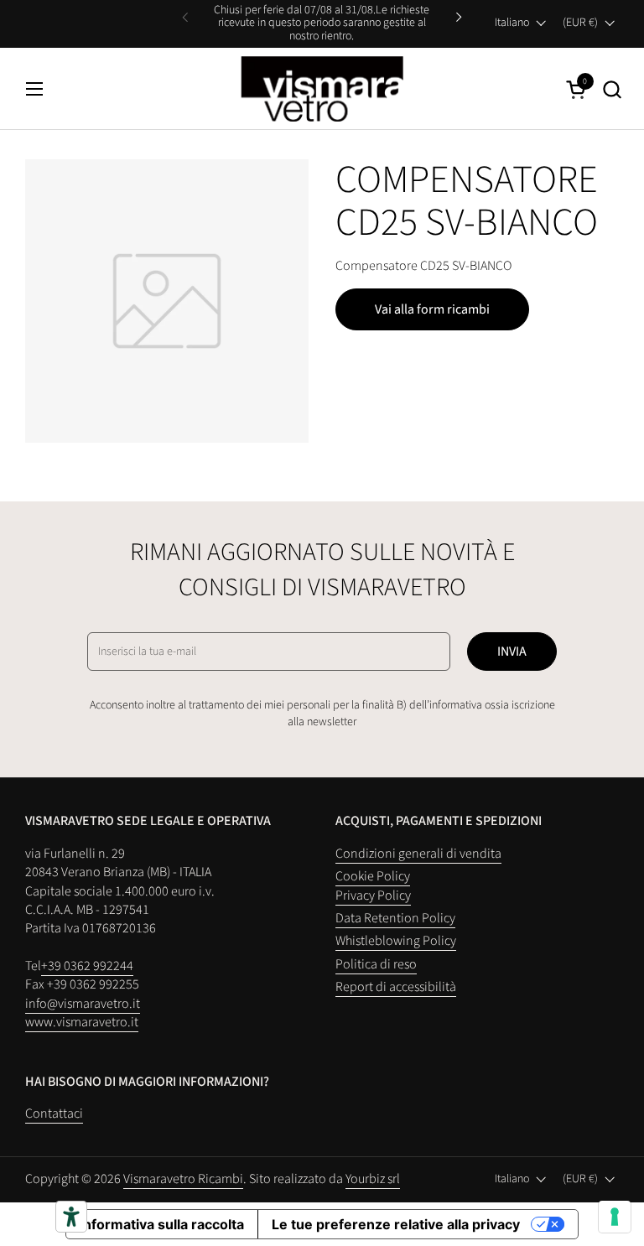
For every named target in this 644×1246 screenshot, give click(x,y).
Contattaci (54, 1113)
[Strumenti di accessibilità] (71, 1217)
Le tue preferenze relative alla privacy (396, 1224)
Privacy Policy (373, 895)
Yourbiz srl (372, 1179)
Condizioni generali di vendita (418, 853)
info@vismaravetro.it (82, 1003)
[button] (611, 89)
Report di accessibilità (395, 987)
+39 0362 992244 (87, 966)
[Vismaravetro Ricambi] (322, 89)
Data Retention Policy (395, 918)
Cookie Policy (372, 876)
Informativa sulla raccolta (162, 1224)
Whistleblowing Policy (395, 941)
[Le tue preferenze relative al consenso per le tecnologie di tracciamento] (615, 1217)
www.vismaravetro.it (81, 1022)
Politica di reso (376, 964)
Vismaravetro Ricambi (183, 1179)
